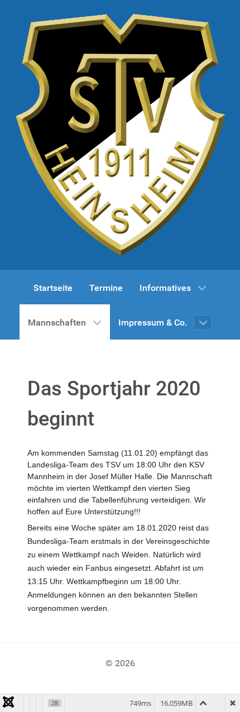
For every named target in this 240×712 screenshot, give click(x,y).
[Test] (120, 135)
